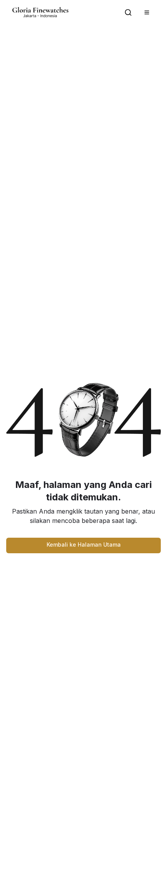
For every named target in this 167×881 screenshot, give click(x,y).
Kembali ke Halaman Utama (84, 544)
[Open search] (128, 12)
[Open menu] (147, 12)
